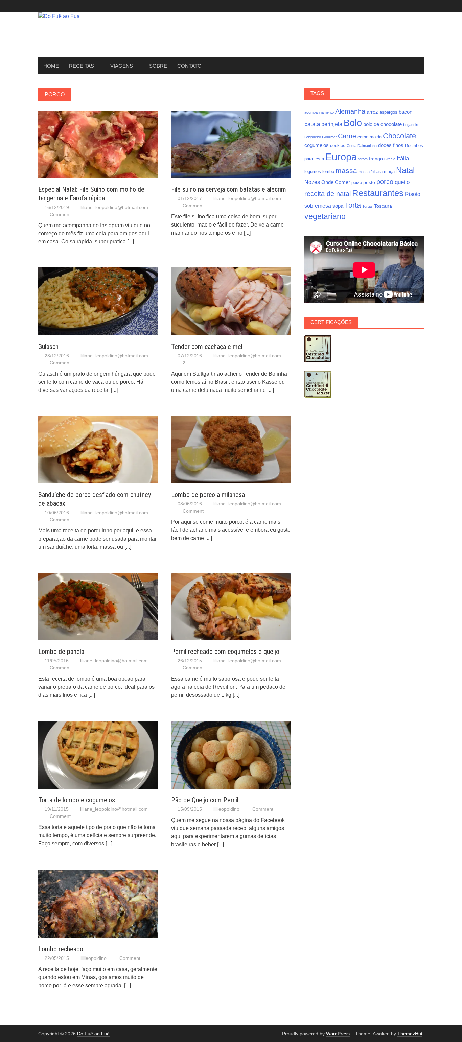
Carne (347, 136)
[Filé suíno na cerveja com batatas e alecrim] (231, 144)
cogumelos (316, 145)
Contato (189, 66)
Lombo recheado (60, 949)
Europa (341, 156)
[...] (130, 241)
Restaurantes (377, 193)
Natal (405, 170)
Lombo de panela (61, 651)
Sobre (158, 66)
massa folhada (371, 172)
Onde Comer (335, 182)
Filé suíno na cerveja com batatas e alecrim (228, 189)
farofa (363, 159)
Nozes (312, 182)
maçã (389, 171)
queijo (402, 182)
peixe (356, 182)
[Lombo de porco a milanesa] (231, 449)
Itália (403, 158)
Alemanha (350, 111)
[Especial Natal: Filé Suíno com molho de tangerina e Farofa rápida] (98, 144)
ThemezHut (409, 1033)
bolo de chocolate (382, 124)
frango (376, 158)
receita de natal (327, 193)
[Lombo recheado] (98, 903)
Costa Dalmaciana (362, 146)
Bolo (353, 123)
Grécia (389, 159)
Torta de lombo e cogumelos (76, 800)
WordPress (338, 1033)
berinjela (331, 124)
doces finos (390, 145)
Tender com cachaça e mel (206, 346)
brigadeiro (411, 125)
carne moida (369, 137)
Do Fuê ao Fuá (93, 1033)
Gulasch (48, 346)
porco (384, 181)
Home (51, 66)
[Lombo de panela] (98, 606)
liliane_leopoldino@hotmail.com (114, 207)
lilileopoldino (226, 809)
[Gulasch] (98, 301)
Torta (353, 205)
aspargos (388, 112)
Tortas (367, 206)
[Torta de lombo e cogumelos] (98, 754)
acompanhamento (319, 112)
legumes (312, 171)
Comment (60, 214)
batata (312, 124)
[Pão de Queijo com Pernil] (231, 754)
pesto (369, 182)
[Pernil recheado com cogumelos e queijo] (231, 606)
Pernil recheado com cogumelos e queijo (225, 651)
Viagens (121, 66)
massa (346, 171)
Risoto (412, 194)
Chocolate (399, 136)
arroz (372, 112)
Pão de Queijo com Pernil (204, 800)
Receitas (81, 66)
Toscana (383, 206)
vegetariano (325, 216)
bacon (405, 112)
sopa (337, 206)
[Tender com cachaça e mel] (231, 301)
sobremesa (317, 206)
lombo (328, 171)
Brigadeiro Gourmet (320, 137)
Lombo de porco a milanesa (208, 495)
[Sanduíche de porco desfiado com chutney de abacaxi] (98, 449)
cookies (337, 145)
